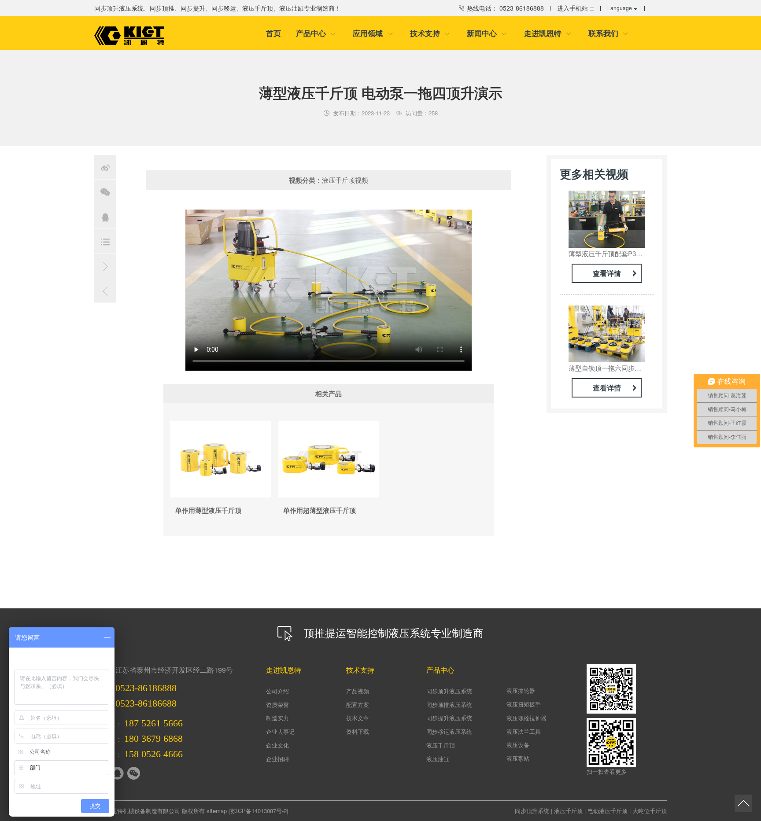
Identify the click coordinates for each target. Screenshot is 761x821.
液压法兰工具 (523, 731)
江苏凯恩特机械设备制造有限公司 (137, 810)
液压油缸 (437, 759)
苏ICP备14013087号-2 (258, 810)
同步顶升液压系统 (449, 691)
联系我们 (608, 33)
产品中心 (316, 33)
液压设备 (517, 744)
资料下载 (357, 731)
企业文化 (277, 745)
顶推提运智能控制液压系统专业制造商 (392, 632)
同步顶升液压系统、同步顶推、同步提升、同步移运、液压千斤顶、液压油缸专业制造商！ (217, 8)
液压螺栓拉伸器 (526, 718)
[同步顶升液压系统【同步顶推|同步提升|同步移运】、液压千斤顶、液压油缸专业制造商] (129, 35)
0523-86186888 (146, 687)
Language (619, 7)
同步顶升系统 (532, 810)
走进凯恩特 (548, 33)
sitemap (217, 810)
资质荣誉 (277, 704)
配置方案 (357, 704)
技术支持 (430, 33)
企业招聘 (277, 759)
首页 (273, 33)
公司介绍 (277, 691)
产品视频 (357, 691)
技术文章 (357, 718)
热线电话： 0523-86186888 (504, 8)
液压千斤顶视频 (345, 179)
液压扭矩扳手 (523, 704)
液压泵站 (517, 758)
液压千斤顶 (440, 745)
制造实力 (277, 718)
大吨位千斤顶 (649, 810)
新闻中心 (487, 33)
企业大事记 (280, 731)
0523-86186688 (146, 703)
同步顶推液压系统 (449, 704)
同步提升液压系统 (449, 718)
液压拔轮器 (520, 690)
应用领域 (373, 33)
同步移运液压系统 (449, 731)
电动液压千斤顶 (607, 810)
